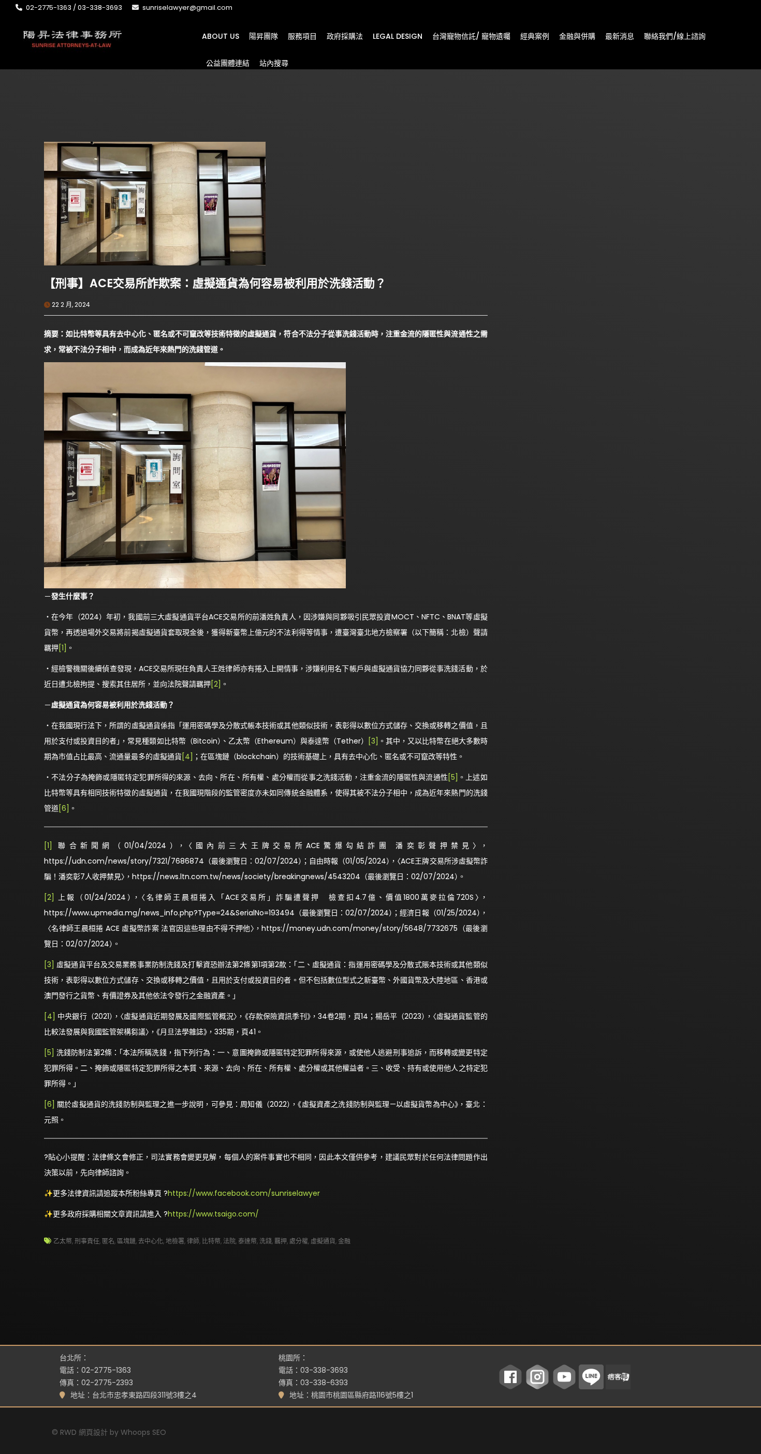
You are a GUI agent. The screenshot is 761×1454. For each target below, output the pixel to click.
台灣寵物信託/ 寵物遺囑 (471, 35)
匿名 (108, 1241)
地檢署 (175, 1241)
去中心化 (150, 1241)
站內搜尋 (273, 62)
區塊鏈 (126, 1241)
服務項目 (302, 35)
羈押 (280, 1241)
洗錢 (265, 1241)
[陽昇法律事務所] (72, 38)
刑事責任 (87, 1241)
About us (220, 35)
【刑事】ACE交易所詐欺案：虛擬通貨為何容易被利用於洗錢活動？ (215, 283)
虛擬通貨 (323, 1241)
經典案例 (534, 35)
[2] (216, 684)
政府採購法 (345, 35)
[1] (62, 648)
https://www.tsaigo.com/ (213, 1214)
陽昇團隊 (263, 35)
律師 (193, 1241)
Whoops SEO (143, 1432)
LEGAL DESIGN (397, 35)
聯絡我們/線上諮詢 (675, 35)
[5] (453, 777)
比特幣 (211, 1241)
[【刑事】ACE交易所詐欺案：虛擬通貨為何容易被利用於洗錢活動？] (155, 203)
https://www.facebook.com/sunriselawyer (244, 1193)
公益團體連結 (228, 62)
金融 (344, 1241)
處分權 (298, 1241)
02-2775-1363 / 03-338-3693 (74, 7)
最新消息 (619, 35)
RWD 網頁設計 (84, 1432)
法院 (229, 1241)
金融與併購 (577, 35)
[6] (63, 808)
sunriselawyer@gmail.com (187, 7)
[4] (187, 756)
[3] (373, 741)
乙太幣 (62, 1241)
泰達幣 (247, 1241)
